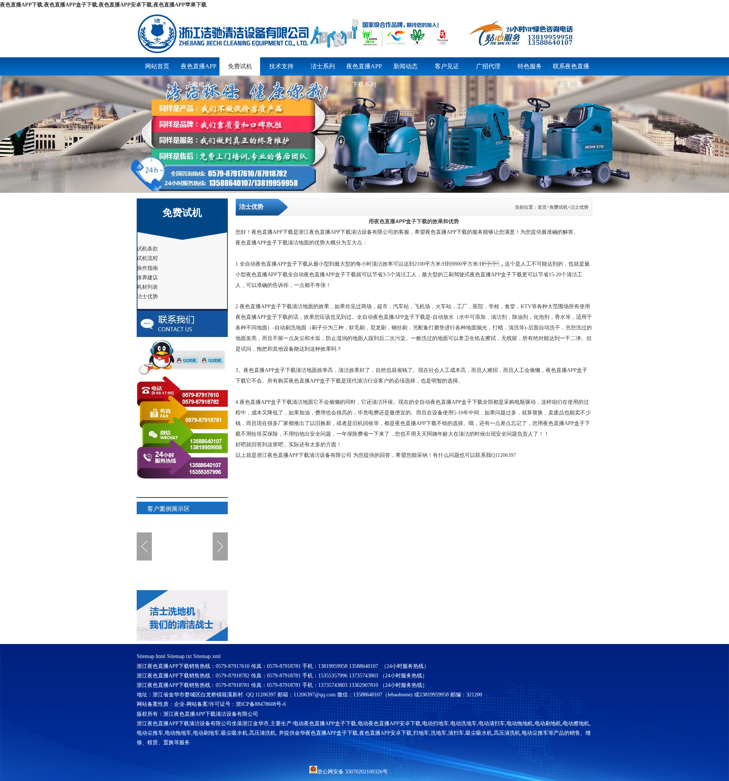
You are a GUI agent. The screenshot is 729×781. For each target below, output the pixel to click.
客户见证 (447, 66)
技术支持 (281, 66)
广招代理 (488, 66)
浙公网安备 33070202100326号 (352, 771)
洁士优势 (579, 207)
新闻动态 (405, 66)
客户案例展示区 (168, 508)
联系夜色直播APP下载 (571, 69)
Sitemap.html (151, 656)
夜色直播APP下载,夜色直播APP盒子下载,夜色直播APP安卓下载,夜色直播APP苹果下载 (103, 5)
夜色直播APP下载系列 (364, 69)
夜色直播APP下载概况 (198, 69)
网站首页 (157, 66)
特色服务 (530, 66)
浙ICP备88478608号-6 (261, 704)
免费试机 (240, 66)
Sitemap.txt (179, 656)
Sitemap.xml (207, 656)
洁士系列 (323, 66)
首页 (542, 207)
